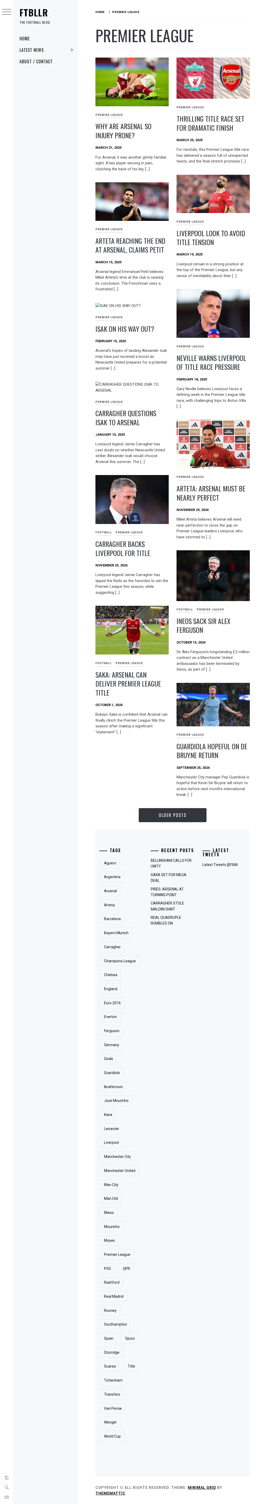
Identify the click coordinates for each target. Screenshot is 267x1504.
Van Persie (113, 1408)
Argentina (112, 877)
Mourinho (112, 1227)
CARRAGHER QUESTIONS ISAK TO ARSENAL (125, 417)
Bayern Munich (116, 933)
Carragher (112, 947)
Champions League (120, 961)
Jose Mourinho (116, 1101)
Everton (110, 1017)
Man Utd (111, 1198)
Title (131, 1366)
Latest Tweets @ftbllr (220, 865)
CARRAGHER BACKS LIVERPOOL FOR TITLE (122, 548)
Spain (108, 1338)
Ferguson (111, 1031)
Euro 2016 (112, 1003)
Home (25, 38)
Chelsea (110, 975)
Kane (108, 1115)
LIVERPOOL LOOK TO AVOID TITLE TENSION (211, 237)
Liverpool (111, 1142)
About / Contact (36, 61)
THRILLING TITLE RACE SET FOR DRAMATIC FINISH (210, 123)
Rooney (110, 1310)
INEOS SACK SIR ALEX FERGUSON (203, 625)
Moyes (109, 1240)
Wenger (110, 1422)
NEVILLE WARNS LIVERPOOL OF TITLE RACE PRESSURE (211, 362)
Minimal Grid (202, 1488)
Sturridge (111, 1352)
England (110, 989)
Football (103, 532)
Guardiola (112, 1073)
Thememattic (110, 1493)
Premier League (109, 115)
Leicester (111, 1129)
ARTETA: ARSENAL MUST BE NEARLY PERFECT (211, 493)
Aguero (110, 863)
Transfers (112, 1394)
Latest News (32, 50)
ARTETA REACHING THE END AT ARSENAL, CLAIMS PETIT (130, 245)
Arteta (109, 905)
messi (109, 1212)
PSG (107, 1268)
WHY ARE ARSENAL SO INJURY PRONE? (123, 130)
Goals (108, 1059)
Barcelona (112, 919)
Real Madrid (114, 1296)
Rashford (111, 1282)
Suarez (110, 1366)
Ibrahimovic (113, 1087)
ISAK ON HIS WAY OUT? (124, 329)
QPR (126, 1268)
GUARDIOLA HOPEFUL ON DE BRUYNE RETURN (212, 750)
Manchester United (119, 1171)
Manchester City (117, 1156)
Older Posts (172, 815)
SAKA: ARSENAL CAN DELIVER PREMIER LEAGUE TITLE (128, 684)
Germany (111, 1045)
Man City (111, 1185)
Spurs (130, 1338)
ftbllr (34, 12)
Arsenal (110, 891)
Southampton (115, 1324)
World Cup (112, 1436)
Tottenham (113, 1380)
